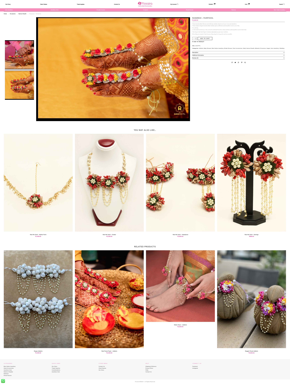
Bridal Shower (228, 48)
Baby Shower (207, 48)
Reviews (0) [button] (195, 58)
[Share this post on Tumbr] (245, 62)
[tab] (238, 52)
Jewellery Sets (55, 10)
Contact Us (117, 4)
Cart (247, 4)
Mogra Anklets (38, 351)
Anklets (201, 48)
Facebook (195, 366)
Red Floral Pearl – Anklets (109, 351)
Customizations (56, 370)
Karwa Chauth (22, 14)
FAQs (147, 370)
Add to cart (205, 38)
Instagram (195, 368)
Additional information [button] (198, 55)
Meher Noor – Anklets (180, 325)
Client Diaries (43, 4)
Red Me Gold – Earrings (252, 234)
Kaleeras (233, 10)
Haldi (244, 48)
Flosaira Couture (101, 10)
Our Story (8, 4)
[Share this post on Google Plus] (238, 62)
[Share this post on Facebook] (232, 62)
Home (5, 14)
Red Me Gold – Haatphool (180, 234)
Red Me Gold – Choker (109, 234)
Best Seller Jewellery (279, 10)
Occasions (145, 10)
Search (281, 4)
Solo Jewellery (9, 10)
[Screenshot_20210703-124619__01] (19, 54)
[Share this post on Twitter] (235, 62)
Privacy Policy (149, 368)
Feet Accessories (237, 48)
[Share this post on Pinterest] (242, 62)
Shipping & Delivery (151, 366)
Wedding (282, 48)
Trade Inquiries (80, 4)
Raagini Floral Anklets (251, 351)
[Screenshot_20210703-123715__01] (19, 85)
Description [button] (195, 52)
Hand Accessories (9, 368)
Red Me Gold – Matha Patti (38, 234)
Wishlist (212, 4)
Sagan (268, 48)
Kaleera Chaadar (8, 372)
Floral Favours (189, 10)
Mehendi (257, 48)
